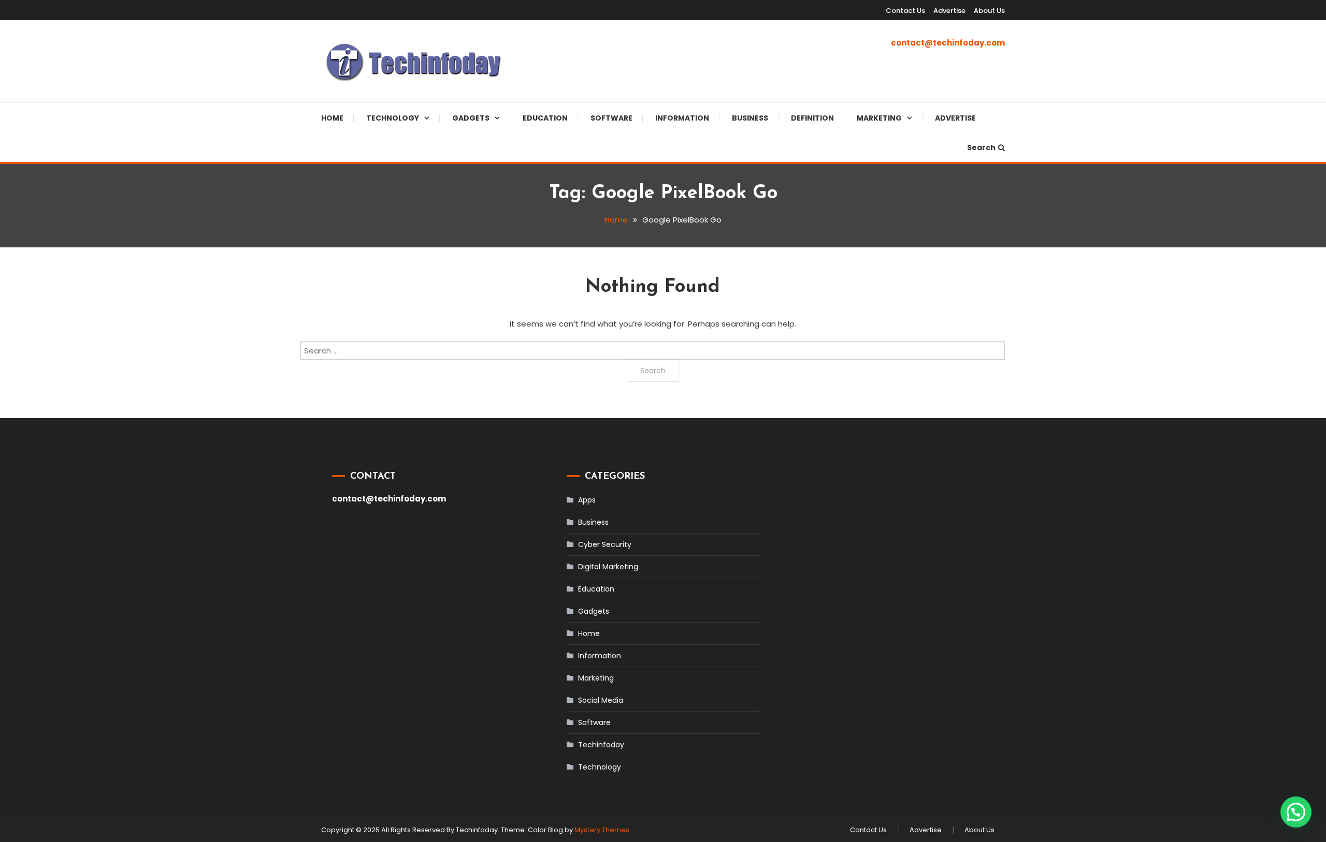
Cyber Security (604, 544)
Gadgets (470, 118)
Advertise (949, 11)
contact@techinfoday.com (948, 42)
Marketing (879, 118)
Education (545, 118)
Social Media (600, 700)
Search (981, 147)
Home (332, 118)
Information (682, 118)
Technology (392, 118)
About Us (989, 11)
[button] (1295, 812)
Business (750, 118)
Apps (587, 500)
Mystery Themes (601, 830)
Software (611, 118)
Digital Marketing (608, 567)
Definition (812, 118)
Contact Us (905, 11)
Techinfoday (601, 745)
